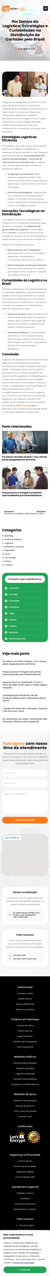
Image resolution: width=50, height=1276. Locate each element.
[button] (45, 8)
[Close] (48, 1231)
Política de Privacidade (23, 1262)
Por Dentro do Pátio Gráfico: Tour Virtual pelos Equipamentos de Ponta (24, 458)
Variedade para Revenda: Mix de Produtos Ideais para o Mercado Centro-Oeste (24, 698)
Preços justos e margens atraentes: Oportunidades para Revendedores (22, 494)
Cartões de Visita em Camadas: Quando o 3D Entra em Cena (24, 710)
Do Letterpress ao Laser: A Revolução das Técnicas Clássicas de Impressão (24, 720)
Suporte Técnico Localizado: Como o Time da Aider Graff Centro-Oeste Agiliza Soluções (24, 685)
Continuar (25, 1269)
